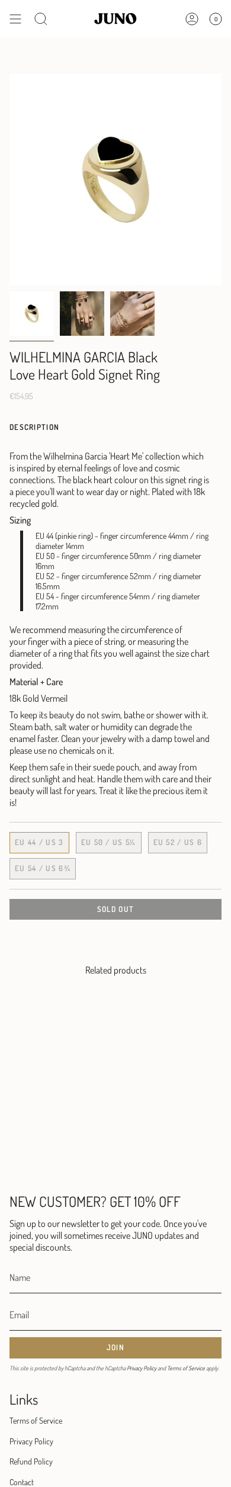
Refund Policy (31, 1461)
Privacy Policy (141, 1368)
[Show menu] (15, 19)
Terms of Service (186, 1368)
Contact (21, 1482)
